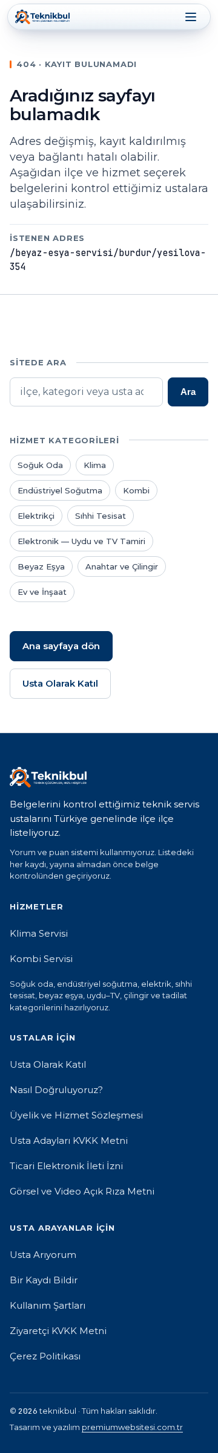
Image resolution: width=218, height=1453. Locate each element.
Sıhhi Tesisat (100, 516)
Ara (188, 392)
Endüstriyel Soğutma (60, 490)
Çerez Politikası (45, 1356)
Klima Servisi (39, 933)
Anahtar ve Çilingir (121, 566)
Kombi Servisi (41, 958)
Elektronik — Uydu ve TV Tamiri (81, 541)
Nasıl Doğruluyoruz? (56, 1089)
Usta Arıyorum (43, 1254)
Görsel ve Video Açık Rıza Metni (82, 1191)
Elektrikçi (36, 516)
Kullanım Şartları (47, 1305)
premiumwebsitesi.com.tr (132, 1427)
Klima (95, 465)
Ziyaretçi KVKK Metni (58, 1330)
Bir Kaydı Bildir (44, 1280)
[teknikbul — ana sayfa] (42, 17)
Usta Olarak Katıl (60, 683)
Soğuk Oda (40, 465)
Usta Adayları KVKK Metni (69, 1140)
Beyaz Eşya (41, 566)
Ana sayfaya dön (61, 646)
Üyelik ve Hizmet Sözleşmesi (76, 1115)
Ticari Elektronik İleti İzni (66, 1166)
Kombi (136, 490)
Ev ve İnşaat (42, 592)
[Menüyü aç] (191, 17)
